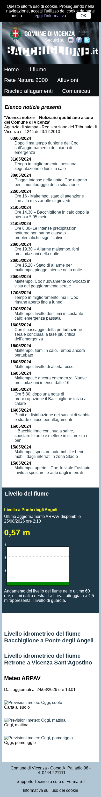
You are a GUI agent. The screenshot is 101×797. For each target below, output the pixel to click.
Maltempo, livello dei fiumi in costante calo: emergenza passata (49, 315)
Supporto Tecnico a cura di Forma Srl (51, 781)
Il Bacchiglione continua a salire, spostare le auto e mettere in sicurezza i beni (51, 436)
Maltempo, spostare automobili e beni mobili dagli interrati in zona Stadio (49, 454)
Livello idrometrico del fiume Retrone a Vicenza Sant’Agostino (48, 659)
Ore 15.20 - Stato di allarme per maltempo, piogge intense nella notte (48, 267)
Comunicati (76, 91)
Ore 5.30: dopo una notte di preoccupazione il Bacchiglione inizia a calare (50, 399)
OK (83, 16)
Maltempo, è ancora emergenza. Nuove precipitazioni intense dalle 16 (51, 380)
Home (11, 69)
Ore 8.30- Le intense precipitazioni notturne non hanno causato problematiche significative (46, 233)
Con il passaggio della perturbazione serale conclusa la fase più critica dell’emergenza (48, 334)
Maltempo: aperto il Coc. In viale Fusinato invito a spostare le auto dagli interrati (52, 470)
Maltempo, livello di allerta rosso (44, 366)
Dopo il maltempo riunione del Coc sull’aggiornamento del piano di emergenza (46, 148)
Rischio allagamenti (28, 91)
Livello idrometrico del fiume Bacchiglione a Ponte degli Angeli (48, 637)
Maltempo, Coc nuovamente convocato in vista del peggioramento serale (52, 283)
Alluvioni (67, 80)
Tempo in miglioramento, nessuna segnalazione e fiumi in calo (45, 166)
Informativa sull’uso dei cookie (50, 790)
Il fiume (37, 69)
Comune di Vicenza (29, 768)
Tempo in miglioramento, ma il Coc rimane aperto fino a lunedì (46, 299)
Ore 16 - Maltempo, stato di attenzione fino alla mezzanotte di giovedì (49, 198)
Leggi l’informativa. (49, 16)
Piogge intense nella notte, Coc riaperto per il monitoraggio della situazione (51, 182)
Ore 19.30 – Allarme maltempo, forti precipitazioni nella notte (47, 251)
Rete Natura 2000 (26, 80)
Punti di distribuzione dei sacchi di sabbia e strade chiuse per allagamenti (53, 417)
